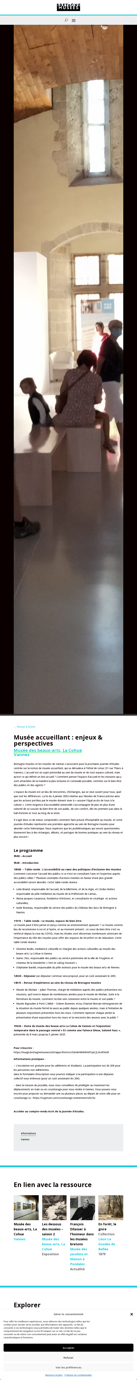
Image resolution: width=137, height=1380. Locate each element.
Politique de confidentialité (78, 1375)
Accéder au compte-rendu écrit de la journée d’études (49, 1111)
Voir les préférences (69, 1367)
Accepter (68, 1348)
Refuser (68, 1357)
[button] (131, 1314)
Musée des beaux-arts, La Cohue (48, 750)
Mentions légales (54, 1375)
